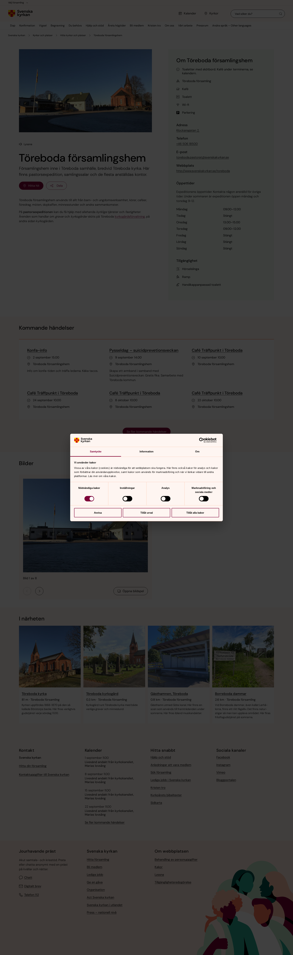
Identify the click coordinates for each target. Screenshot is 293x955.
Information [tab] (146, 451)
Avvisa (98, 512)
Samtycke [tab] (96, 451)
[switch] (127, 498)
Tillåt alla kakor (195, 512)
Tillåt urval (146, 512)
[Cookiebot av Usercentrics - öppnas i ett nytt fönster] (204, 440)
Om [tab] (197, 451)
